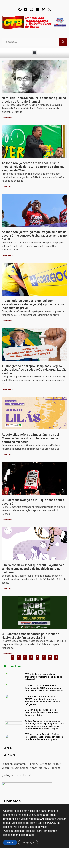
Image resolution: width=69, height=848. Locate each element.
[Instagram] (31, 9)
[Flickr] (37, 9)
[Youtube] (25, 9)
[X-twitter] (49, 9)
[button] (34, 52)
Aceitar (10, 842)
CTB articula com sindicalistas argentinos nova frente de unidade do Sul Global (43, 677)
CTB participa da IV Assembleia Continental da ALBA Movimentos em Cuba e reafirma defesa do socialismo (44, 688)
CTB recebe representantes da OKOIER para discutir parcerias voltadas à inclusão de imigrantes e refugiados (42, 700)
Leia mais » (7, 118)
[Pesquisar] (63, 42)
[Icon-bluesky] (43, 9)
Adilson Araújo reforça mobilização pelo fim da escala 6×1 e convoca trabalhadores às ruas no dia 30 (34, 235)
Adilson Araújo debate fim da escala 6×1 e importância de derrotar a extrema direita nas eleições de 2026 (33, 166)
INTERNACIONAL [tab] (13, 666)
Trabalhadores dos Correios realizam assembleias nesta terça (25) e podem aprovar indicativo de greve (34, 304)
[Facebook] (20, 9)
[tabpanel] (34, 707)
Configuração (28, 842)
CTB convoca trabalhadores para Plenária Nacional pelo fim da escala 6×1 (30, 635)
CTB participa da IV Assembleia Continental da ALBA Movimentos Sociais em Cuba (41, 712)
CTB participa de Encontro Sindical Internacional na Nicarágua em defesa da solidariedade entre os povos (44, 737)
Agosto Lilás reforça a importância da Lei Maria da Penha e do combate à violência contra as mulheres (30, 438)
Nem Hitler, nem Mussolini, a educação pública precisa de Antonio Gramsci (34, 99)
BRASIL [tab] (8, 748)
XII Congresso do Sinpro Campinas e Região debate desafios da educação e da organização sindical (34, 369)
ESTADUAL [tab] (9, 754)
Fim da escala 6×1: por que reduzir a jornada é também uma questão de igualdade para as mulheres (33, 568)
